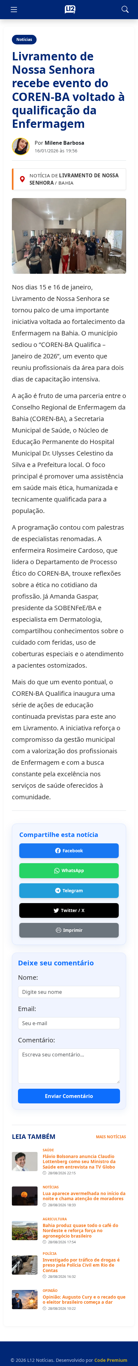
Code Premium (110, 1360)
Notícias (24, 39)
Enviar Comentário (69, 1096)
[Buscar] (125, 9)
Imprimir (72, 930)
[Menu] (13, 10)
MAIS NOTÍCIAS (111, 1137)
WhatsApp (73, 870)
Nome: (28, 977)
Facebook (73, 851)
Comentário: (36, 1040)
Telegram (73, 890)
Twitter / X (72, 910)
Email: (27, 1008)
